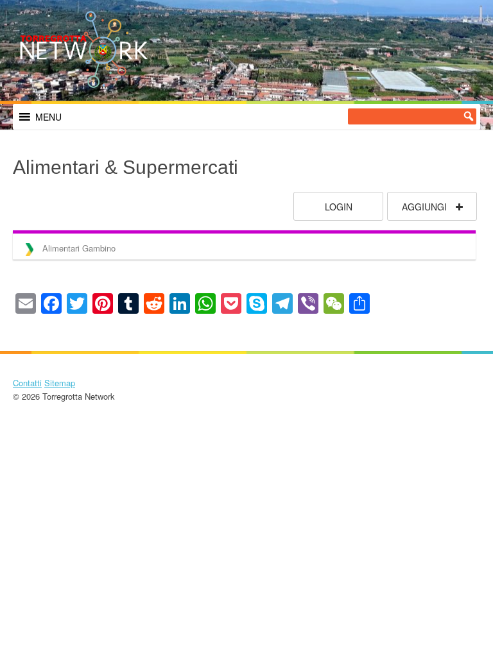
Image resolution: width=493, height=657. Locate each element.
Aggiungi (425, 206)
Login (338, 206)
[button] (48, 117)
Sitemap (59, 383)
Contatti (27, 383)
